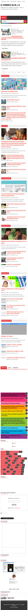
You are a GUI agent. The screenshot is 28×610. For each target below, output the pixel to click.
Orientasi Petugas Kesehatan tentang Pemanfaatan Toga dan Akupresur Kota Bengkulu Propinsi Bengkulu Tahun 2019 (15, 157)
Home (2, 25)
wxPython (18, 473)
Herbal (17, 32)
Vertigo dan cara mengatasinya (14, 264)
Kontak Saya (13, 1)
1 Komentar (10, 197)
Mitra (23, 1)
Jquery (8, 469)
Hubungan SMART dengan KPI (13, 100)
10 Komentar (10, 245)
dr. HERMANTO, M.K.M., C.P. (10, 5)
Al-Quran (18, 462)
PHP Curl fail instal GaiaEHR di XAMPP (15, 299)
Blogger (12, 467)
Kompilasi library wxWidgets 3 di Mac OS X (16, 357)
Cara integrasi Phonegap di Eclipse (10, 403)
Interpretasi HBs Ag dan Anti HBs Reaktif (12, 411)
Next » (19, 72)
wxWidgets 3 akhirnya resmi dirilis (14, 344)
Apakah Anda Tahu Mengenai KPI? (9, 91)
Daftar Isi (19, 1)
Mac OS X (19, 471)
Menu (4, 17)
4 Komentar (16, 300)
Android (19, 460)
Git (2, 469)
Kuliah (10, 462)
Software (4, 273)
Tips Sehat (13, 33)
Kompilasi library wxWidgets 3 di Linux (15, 351)
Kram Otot (24, 54)
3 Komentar (16, 353)
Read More (5, 48)
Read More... (16, 93)
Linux (11, 471)
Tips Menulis (5, 178)
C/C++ (12, 460)
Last (23, 72)
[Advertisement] (14, 13)
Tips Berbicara (4, 456)
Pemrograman (5, 320)
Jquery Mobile (17, 469)
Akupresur (21, 31)
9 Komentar (16, 308)
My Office (21, 32)
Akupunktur (13, 32)
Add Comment (14, 31)
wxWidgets (21, 458)
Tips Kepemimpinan (14, 451)
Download (3, 1)
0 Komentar (10, 93)
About (8, 1)
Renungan (9, 473)
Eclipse (3, 462)
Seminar (3, 458)
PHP (2, 473)
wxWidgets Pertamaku (7, 336)
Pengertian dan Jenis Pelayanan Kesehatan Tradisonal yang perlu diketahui (12, 38)
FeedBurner (17, 508)
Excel (20, 467)
